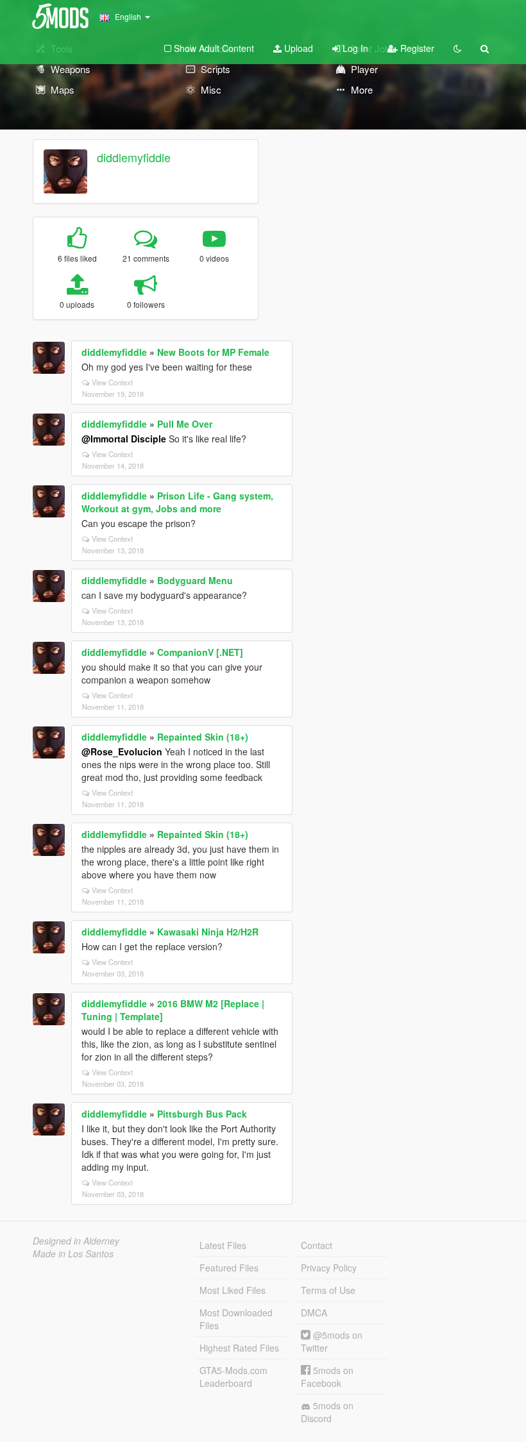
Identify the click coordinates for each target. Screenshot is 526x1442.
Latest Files (222, 1245)
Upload (297, 48)
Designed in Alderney (76, 1240)
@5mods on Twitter (331, 1341)
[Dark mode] (457, 48)
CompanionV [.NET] (200, 652)
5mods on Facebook (327, 1376)
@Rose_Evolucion (121, 751)
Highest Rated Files (239, 1347)
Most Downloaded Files (236, 1319)
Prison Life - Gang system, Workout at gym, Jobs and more (177, 502)
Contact (316, 1245)
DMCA (314, 1312)
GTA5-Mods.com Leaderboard (233, 1376)
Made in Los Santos (73, 1253)
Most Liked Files (232, 1290)
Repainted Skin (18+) (202, 736)
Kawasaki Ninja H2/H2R (208, 931)
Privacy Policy (329, 1267)
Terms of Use (328, 1290)
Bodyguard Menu (195, 580)
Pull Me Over (184, 423)
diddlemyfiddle (134, 157)
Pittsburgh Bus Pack (202, 1113)
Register (416, 48)
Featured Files (229, 1267)
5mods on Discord (327, 1412)
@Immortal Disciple (123, 438)
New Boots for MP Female (213, 352)
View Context (112, 382)
